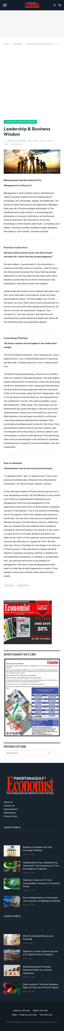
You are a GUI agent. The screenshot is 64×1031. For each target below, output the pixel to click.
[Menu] (5, 5)
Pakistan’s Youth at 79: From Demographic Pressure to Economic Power (41, 883)
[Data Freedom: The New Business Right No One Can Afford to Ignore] (12, 988)
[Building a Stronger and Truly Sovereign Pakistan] (12, 851)
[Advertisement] (32, 82)
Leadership (22, 585)
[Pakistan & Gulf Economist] (32, 5)
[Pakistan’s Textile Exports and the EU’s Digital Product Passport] (12, 955)
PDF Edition (46, 1015)
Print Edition (40, 1011)
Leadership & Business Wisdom (20, 122)
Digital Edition (21, 1011)
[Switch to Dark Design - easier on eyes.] (55, 5)
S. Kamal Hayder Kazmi (16, 141)
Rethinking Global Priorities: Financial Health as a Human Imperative (37, 969)
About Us (8, 802)
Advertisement (11, 809)
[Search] (59, 5)
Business (9, 585)
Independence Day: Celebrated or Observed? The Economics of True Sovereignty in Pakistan (41, 865)
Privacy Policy (10, 816)
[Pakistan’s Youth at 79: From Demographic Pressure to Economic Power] (12, 883)
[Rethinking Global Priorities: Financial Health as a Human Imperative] (12, 970)
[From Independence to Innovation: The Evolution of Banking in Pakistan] (12, 901)
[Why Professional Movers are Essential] (12, 939)
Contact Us (9, 805)
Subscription (10, 813)
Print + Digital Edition (24, 1015)
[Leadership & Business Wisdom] (32, 162)
